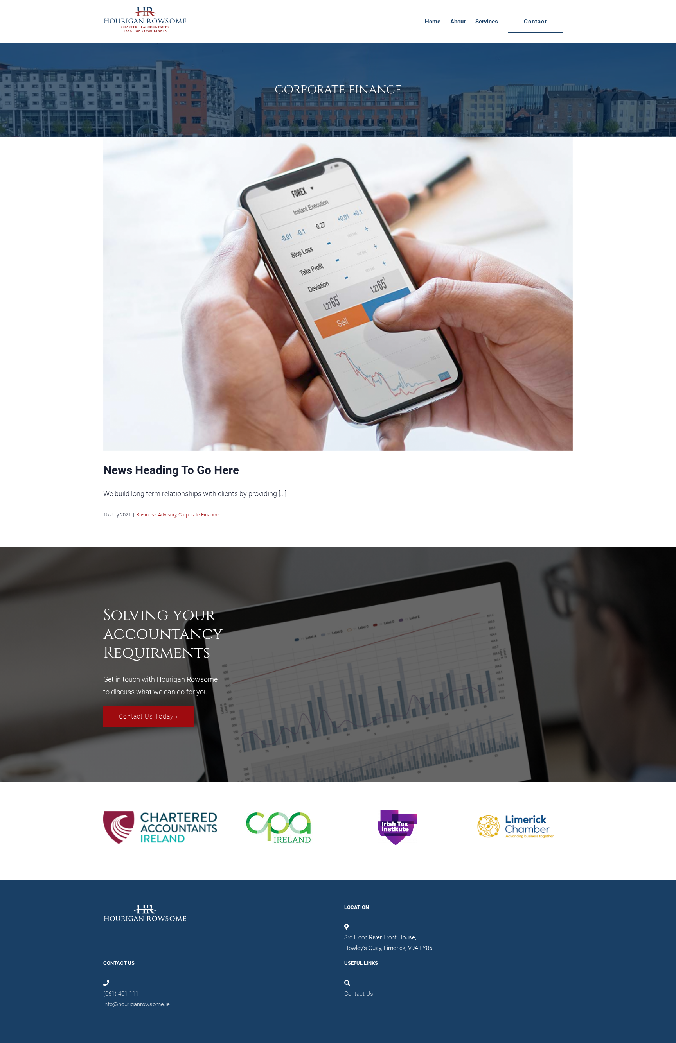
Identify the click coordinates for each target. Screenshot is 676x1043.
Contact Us (358, 993)
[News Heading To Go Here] (338, 294)
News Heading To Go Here (171, 470)
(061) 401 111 (120, 993)
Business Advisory (156, 515)
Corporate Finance (198, 515)
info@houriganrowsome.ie (136, 1004)
